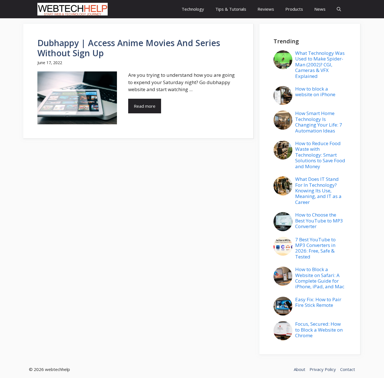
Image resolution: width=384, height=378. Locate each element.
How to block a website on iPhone (315, 92)
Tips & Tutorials (230, 9)
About (299, 369)
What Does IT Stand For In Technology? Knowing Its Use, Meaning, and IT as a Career (318, 190)
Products (294, 9)
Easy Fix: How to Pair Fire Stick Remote (318, 302)
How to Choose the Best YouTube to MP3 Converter (319, 221)
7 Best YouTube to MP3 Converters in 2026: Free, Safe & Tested (315, 248)
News (320, 9)
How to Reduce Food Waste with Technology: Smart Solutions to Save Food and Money (320, 155)
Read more (144, 106)
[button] (339, 9)
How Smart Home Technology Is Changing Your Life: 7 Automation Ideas (318, 122)
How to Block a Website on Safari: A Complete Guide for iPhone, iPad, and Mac (319, 278)
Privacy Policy (323, 369)
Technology (193, 9)
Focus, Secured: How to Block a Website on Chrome (319, 330)
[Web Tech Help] (72, 9)
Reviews (265, 9)
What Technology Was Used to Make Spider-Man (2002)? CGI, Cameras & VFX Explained (320, 64)
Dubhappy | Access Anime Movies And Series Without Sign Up (128, 48)
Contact (347, 369)
